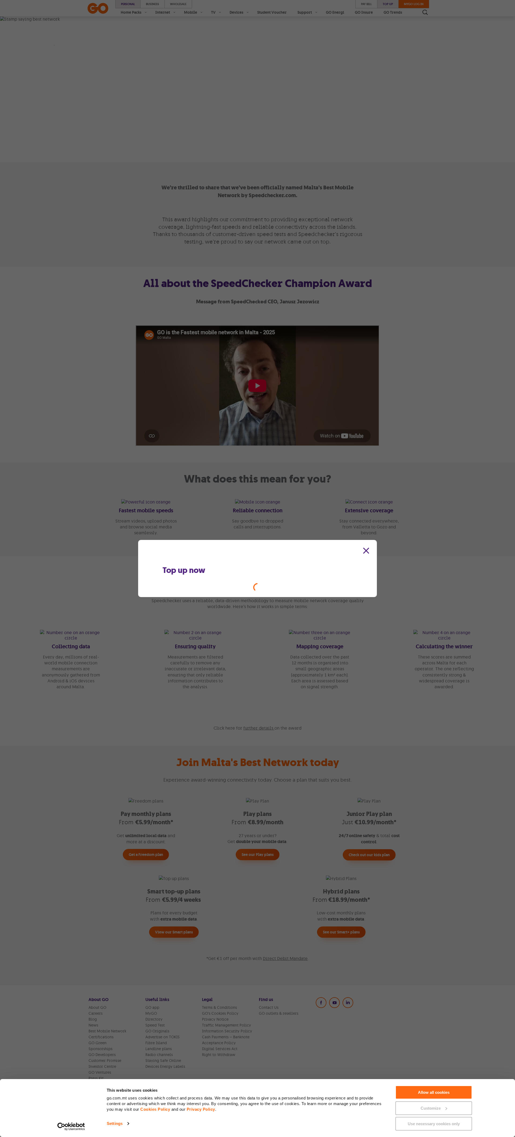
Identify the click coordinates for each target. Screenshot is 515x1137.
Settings (115, 1123)
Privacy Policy (201, 1109)
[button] (366, 550)
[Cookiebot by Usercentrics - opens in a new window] (71, 1127)
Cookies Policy (155, 1109)
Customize (431, 1108)
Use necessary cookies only (434, 1123)
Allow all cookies (434, 1092)
